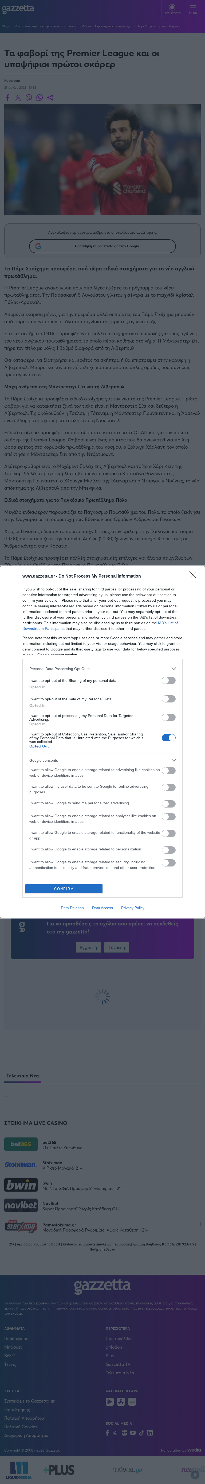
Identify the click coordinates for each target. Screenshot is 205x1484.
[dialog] (102, 742)
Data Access (102, 908)
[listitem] (102, 668)
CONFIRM (64, 889)
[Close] (195, 576)
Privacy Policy (132, 908)
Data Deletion (72, 908)
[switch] (169, 680)
